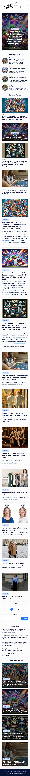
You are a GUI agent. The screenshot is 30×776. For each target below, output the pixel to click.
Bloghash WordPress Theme (17, 773)
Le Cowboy (5, 240)
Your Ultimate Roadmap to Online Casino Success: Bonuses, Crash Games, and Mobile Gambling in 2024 (15, 37)
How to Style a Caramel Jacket (13, 563)
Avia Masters (14, 291)
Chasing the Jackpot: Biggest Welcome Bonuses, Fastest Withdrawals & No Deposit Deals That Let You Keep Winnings (18, 79)
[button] (15, 47)
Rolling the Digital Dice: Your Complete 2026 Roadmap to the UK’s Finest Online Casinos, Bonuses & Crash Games (18, 61)
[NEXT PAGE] (18, 609)
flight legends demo (19, 343)
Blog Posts (15, 28)
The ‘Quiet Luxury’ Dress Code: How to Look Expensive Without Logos (13, 456)
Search (15, 614)
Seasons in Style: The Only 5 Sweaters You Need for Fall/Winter (14, 654)
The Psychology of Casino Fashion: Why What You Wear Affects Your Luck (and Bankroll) (18, 88)
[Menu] (27, 5)
